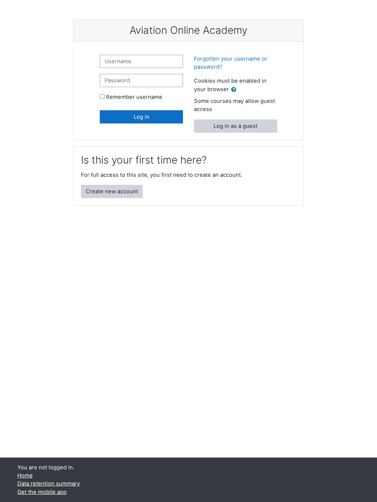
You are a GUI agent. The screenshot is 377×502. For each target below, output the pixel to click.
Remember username (134, 97)
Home (25, 475)
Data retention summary (48, 483)
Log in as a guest (235, 126)
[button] (235, 89)
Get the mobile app (42, 492)
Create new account (112, 191)
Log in (141, 117)
